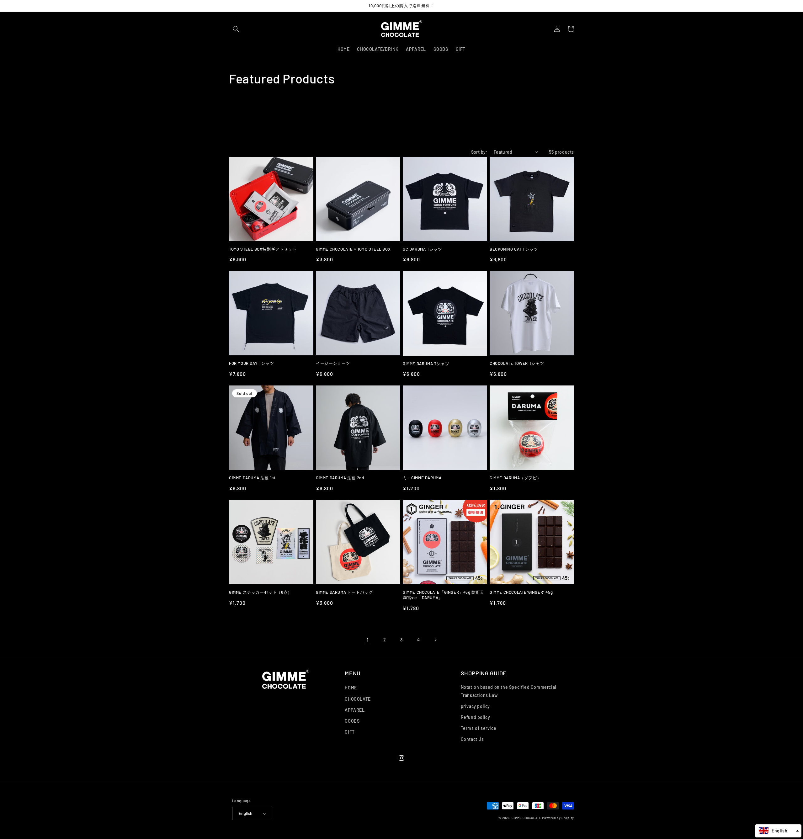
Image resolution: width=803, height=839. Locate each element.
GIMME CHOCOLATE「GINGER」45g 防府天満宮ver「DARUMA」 (443, 595)
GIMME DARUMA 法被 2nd (340, 477)
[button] (236, 29)
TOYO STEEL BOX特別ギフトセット (262, 249)
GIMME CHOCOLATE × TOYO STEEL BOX (353, 249)
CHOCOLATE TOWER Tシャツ (517, 363)
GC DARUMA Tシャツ (422, 249)
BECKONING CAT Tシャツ (514, 249)
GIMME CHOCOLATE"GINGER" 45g (521, 592)
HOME (351, 687)
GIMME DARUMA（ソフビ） (515, 477)
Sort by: (479, 152)
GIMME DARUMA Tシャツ (426, 363)
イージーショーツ (333, 363)
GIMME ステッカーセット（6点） (260, 592)
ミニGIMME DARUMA (422, 477)
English (246, 813)
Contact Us (472, 739)
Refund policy (475, 717)
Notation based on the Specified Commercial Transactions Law (508, 691)
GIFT (349, 732)
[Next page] (435, 640)
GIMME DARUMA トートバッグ (344, 592)
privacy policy (475, 706)
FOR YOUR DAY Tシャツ (251, 363)
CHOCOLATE (357, 699)
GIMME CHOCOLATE (526, 818)
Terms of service (479, 728)
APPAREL (354, 710)
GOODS (352, 721)
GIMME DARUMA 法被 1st (252, 477)
